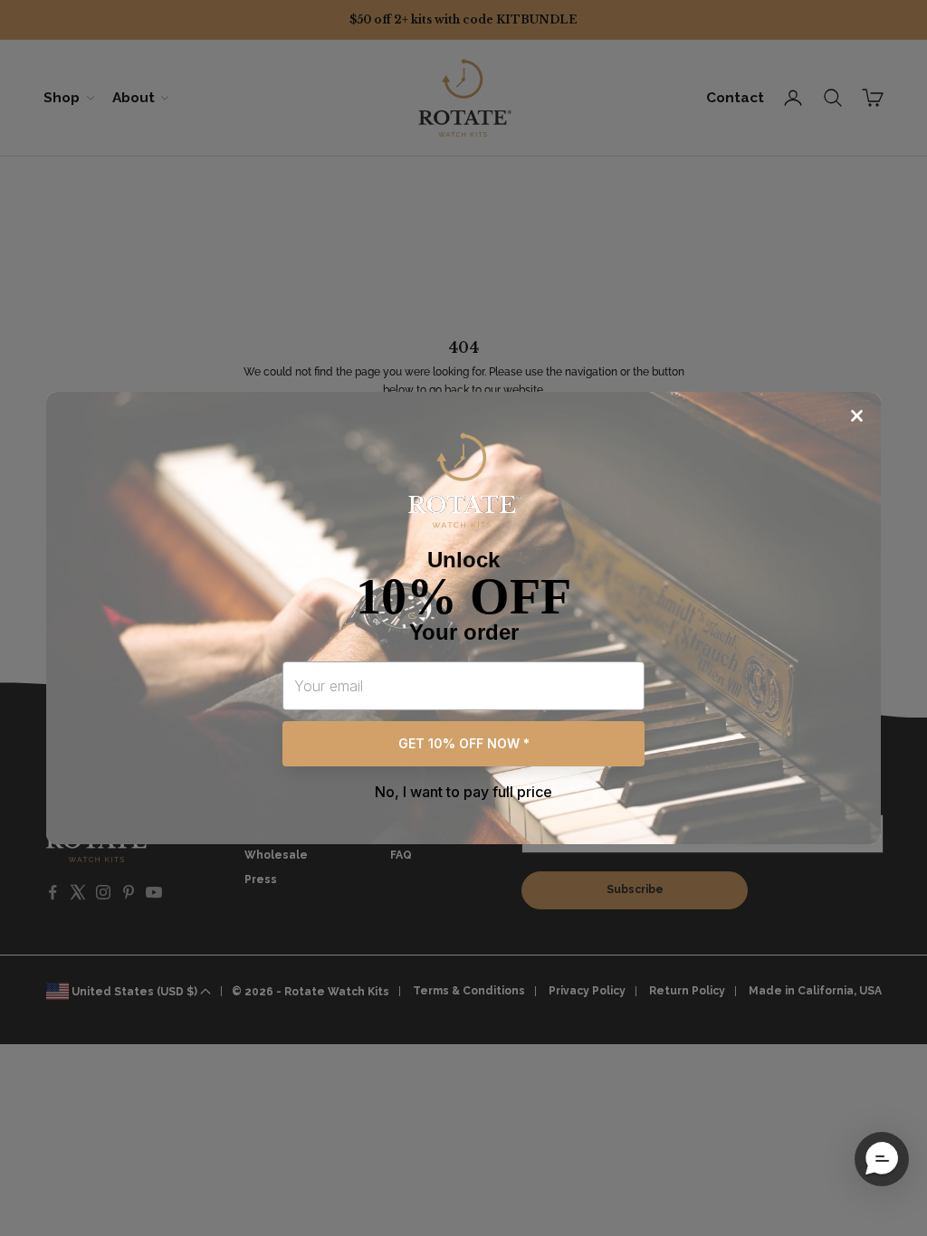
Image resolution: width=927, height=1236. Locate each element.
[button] (882, 1159)
